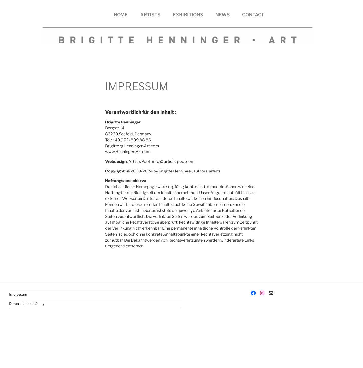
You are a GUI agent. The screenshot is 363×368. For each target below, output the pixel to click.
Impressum (18, 294)
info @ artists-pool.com (173, 161)
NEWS (222, 15)
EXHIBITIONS (188, 15)
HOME (121, 15)
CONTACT (253, 15)
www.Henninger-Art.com (128, 151)
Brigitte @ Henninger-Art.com (132, 146)
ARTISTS (150, 15)
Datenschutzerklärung (26, 303)
